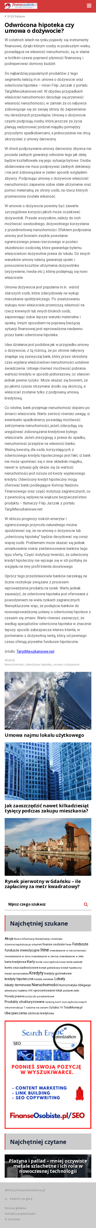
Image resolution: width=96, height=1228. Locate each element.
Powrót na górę (21, 1199)
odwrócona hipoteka (39, 664)
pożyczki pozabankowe (39, 996)
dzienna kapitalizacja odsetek (23, 944)
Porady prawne (15, 996)
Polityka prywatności (20, 1214)
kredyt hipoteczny (71, 967)
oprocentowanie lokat (47, 990)
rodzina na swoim (37, 1007)
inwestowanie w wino (18, 956)
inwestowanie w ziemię (44, 956)
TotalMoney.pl (73, 1007)
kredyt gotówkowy (49, 967)
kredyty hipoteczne (19, 979)
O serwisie (12, 1219)
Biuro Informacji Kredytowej (32, 938)
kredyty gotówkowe (58, 973)
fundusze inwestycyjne (22, 950)
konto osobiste (74, 962)
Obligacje (84, 985)
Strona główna (15, 1208)
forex (68, 944)
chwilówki (56, 938)
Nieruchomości (14, 664)
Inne (44, 949)
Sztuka (54, 1007)
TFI (61, 1007)
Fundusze (80, 944)
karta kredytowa (15, 962)
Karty (31, 962)
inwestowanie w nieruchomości (68, 950)
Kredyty (36, 973)
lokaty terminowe (18, 985)
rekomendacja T (15, 1007)
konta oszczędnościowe (51, 962)
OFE (30, 990)
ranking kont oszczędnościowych (66, 1002)
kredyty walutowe (44, 979)
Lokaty (59, 979)
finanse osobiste (53, 944)
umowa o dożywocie (66, 664)
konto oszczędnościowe (21, 967)
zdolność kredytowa (40, 1013)
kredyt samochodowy (17, 973)
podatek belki (71, 990)
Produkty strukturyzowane (25, 1002)
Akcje (9, 939)
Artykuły (10, 660)
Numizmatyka (68, 985)
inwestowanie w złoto (71, 956)
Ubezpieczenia (16, 1013)
